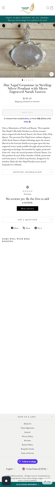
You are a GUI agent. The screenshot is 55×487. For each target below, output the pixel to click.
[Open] (6, 480)
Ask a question (27, 219)
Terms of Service (27, 453)
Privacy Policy (27, 436)
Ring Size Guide (27, 449)
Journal (27, 432)
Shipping (18, 101)
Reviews (27, 440)
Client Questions (27, 428)
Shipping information (27, 172)
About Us (27, 423)
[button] (27, 484)
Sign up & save (27, 417)
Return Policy (27, 444)
